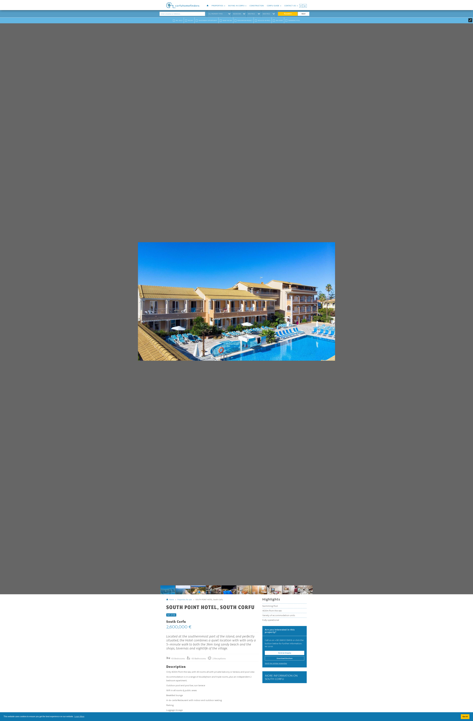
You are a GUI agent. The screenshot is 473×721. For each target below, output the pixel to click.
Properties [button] (218, 6)
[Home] (207, 6)
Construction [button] (257, 6)
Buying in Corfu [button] (236, 6)
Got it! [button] (465, 717)
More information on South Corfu (281, 677)
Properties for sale (184, 599)
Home (171, 599)
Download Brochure (285, 658)
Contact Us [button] (290, 6)
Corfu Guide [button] (273, 6)
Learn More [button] (79, 716)
